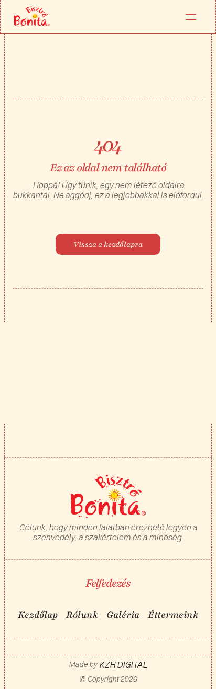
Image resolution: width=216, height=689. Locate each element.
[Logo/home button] (32, 16)
